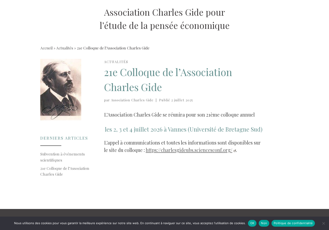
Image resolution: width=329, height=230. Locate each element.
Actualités (64, 47)
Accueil (46, 47)
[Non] (323, 223)
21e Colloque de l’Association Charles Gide (64, 171)
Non (264, 223)
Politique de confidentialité (293, 223)
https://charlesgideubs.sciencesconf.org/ (189, 150)
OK (252, 223)
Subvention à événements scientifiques (62, 156)
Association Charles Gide (132, 100)
